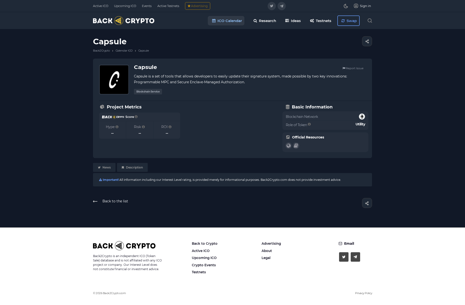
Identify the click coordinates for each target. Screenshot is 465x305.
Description (134, 167)
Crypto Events (204, 265)
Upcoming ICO (204, 258)
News (106, 167)
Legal (266, 258)
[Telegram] (281, 6)
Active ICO (200, 251)
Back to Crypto (204, 243)
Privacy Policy (363, 293)
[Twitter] (271, 6)
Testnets (199, 272)
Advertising (271, 243)
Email (349, 243)
